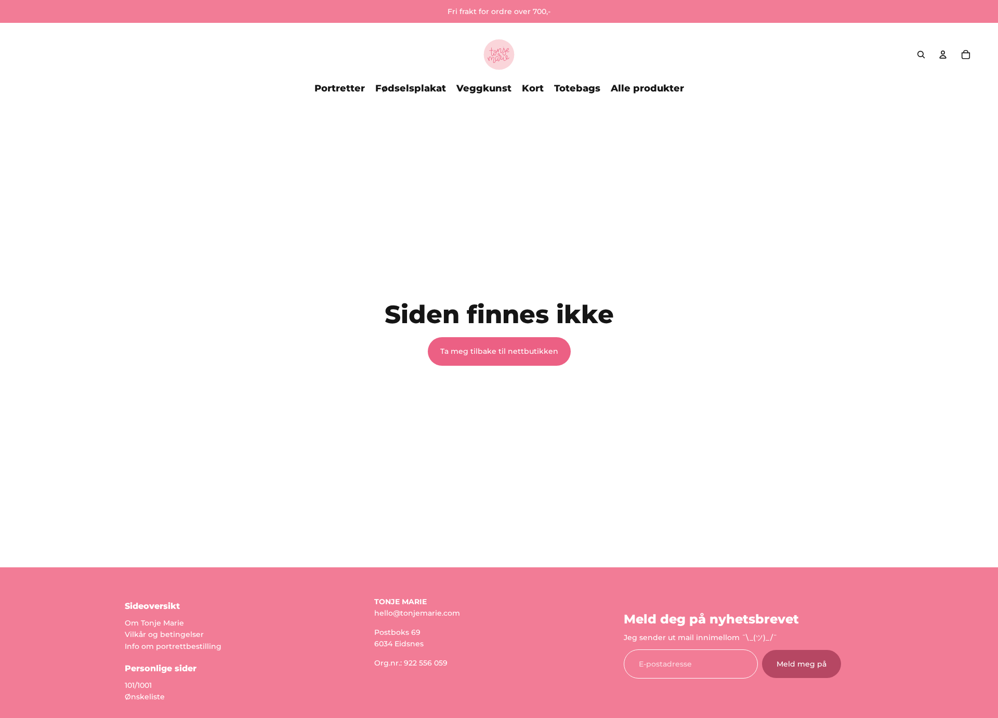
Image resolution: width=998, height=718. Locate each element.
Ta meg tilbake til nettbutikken (499, 351)
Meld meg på (801, 663)
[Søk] (921, 54)
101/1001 (138, 684)
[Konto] (942, 54)
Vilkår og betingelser (164, 634)
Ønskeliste (145, 696)
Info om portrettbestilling (173, 645)
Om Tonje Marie (154, 622)
